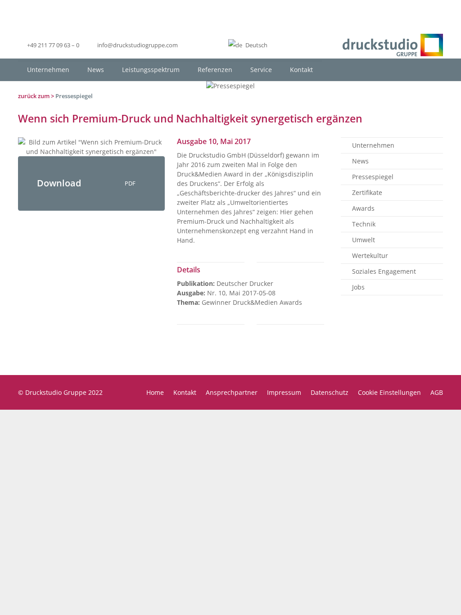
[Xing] (211, 45)
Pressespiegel (74, 96)
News (360, 161)
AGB (436, 392)
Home (155, 392)
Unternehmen (373, 145)
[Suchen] (435, 69)
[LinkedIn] (195, 45)
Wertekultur (370, 255)
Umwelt (363, 239)
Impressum (284, 392)
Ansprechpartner (232, 392)
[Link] (393, 45)
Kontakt (184, 392)
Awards (363, 208)
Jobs (358, 287)
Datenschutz (329, 392)
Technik (363, 224)
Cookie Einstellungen (389, 392)
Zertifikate (367, 192)
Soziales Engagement (384, 271)
